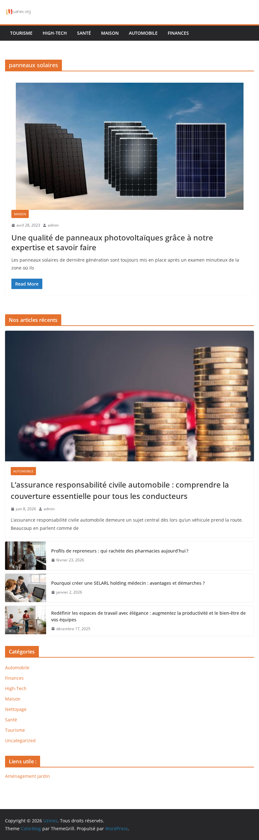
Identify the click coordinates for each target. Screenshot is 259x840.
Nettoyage (16, 709)
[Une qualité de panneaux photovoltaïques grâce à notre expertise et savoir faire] (129, 146)
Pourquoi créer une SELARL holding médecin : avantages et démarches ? (128, 583)
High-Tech (55, 33)
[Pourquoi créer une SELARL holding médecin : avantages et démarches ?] (25, 588)
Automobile (143, 33)
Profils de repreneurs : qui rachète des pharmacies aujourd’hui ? (119, 551)
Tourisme (21, 33)
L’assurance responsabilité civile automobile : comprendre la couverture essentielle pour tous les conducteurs (120, 490)
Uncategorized (20, 740)
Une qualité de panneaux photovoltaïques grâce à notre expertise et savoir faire (112, 242)
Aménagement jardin (27, 776)
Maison (110, 33)
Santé (84, 33)
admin (53, 225)
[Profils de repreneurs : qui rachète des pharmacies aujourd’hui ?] (25, 555)
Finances (178, 33)
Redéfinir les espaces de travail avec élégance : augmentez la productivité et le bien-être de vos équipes (148, 616)
